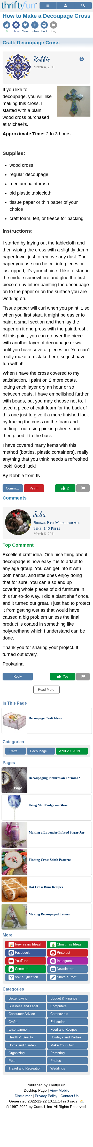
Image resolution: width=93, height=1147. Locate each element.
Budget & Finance (63, 998)
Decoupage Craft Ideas (45, 718)
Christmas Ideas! (66, 944)
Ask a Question (26, 977)
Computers (58, 1006)
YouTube (21, 961)
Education (57, 1022)
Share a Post (66, 977)
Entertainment (19, 1029)
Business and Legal (23, 1006)
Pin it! (34, 488)
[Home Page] (19, 3)
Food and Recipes (64, 1029)
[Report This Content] (83, 488)
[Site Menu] (48, 5)
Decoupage (38, 751)
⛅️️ (82, 1101)
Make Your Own (62, 1045)
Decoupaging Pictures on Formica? (54, 778)
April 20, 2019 (69, 751)
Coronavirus (59, 1014)
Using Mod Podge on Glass (48, 805)
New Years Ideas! (25, 944)
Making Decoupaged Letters (49, 914)
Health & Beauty (21, 1037)
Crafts (13, 751)
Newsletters (65, 969)
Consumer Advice (22, 1014)
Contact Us (69, 1096)
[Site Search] (83, 5)
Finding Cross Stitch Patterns (50, 860)
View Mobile (59, 1090)
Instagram (64, 961)
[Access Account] (65, 5)
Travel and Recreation (25, 1068)
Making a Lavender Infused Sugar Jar (56, 832)
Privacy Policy (46, 1096)
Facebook (22, 953)
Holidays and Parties (65, 1037)
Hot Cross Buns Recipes (46, 887)
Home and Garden (22, 1045)
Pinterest (63, 953)
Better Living (18, 998)
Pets (12, 1061)
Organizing (17, 1053)
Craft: (31, 42)
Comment (13, 488)
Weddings (57, 1068)
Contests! (21, 969)
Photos (55, 1061)
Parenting (57, 1053)
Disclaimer (23, 1096)
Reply (17, 676)
